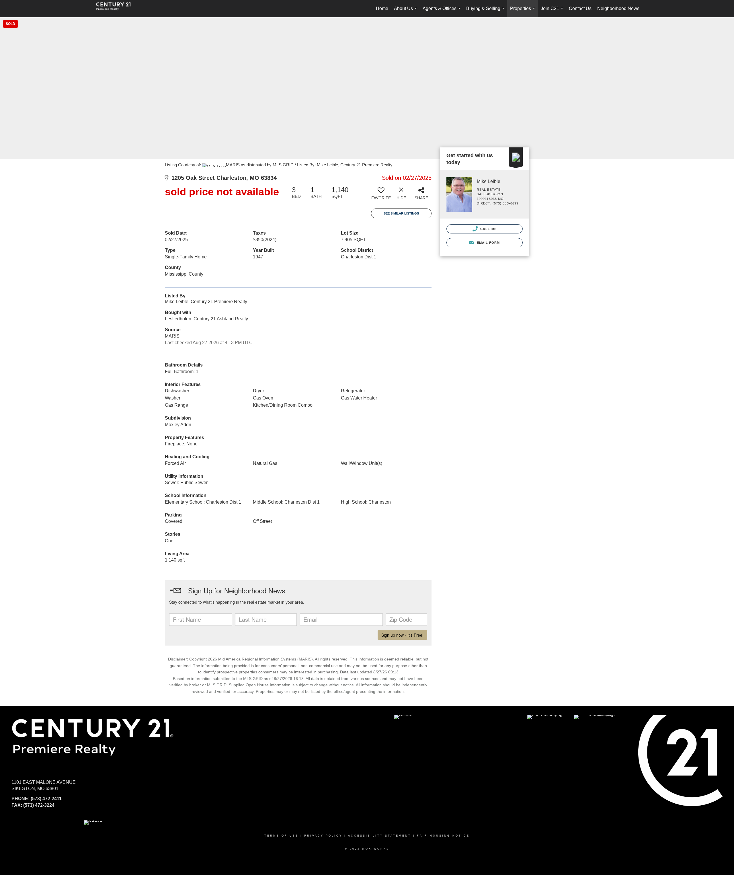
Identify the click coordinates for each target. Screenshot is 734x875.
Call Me (488, 229)
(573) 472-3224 (38, 805)
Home (382, 8)
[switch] (381, 195)
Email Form (487, 242)
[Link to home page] (116, 8)
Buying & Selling (486, 11)
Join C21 (553, 11)
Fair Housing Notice (443, 835)
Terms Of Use (281, 835)
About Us (406, 11)
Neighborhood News (618, 8)
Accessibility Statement (379, 835)
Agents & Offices (443, 11)
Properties (523, 11)
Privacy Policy (323, 835)
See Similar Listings (401, 213)
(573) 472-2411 (46, 798)
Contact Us (580, 8)
